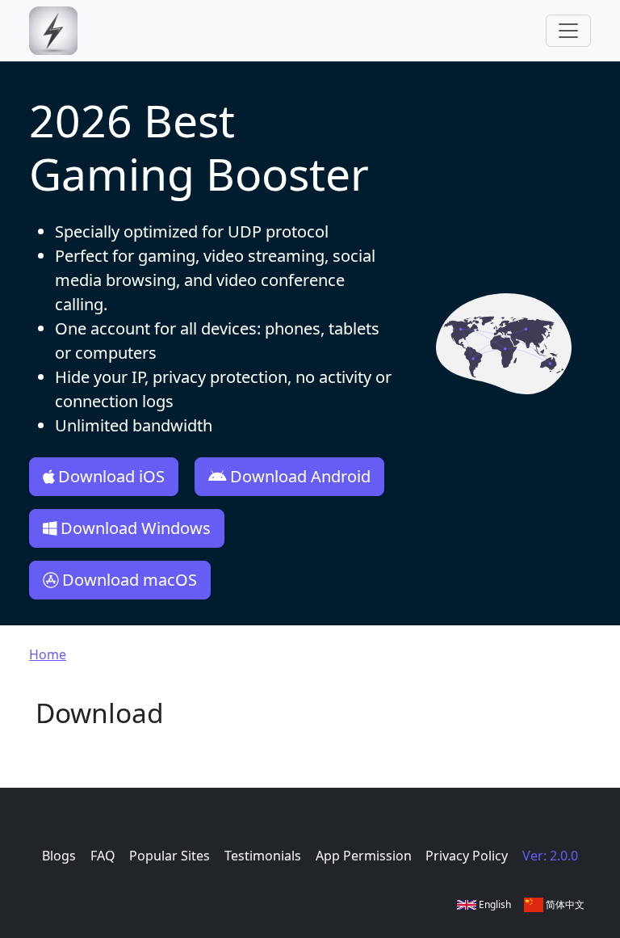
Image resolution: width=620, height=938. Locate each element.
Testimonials (262, 855)
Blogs (59, 855)
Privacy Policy (466, 855)
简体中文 (563, 904)
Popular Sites (169, 855)
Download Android (300, 476)
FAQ (102, 855)
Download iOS (111, 476)
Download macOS (129, 580)
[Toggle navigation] (568, 31)
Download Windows (136, 528)
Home (47, 654)
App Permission (364, 855)
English (493, 904)
